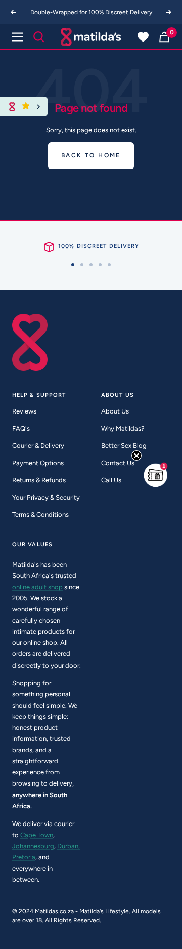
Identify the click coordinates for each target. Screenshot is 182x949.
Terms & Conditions (40, 514)
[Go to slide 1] (72, 264)
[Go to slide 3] (91, 264)
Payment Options (38, 463)
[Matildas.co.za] (91, 37)
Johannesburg (33, 846)
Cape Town (36, 835)
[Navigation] (17, 37)
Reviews (24, 411)
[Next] (169, 12)
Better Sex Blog (124, 445)
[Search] (38, 37)
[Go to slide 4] (100, 264)
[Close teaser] (136, 455)
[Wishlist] (143, 37)
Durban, (68, 846)
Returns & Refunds (39, 480)
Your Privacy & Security (46, 497)
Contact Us (117, 463)
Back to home (91, 155)
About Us (115, 411)
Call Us (111, 480)
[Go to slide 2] (81, 264)
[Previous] (13, 12)
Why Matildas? (123, 428)
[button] (156, 475)
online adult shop (37, 587)
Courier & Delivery (38, 445)
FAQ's (21, 428)
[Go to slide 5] (109, 264)
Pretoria (23, 857)
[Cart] (164, 37)
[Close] (38, 106)
